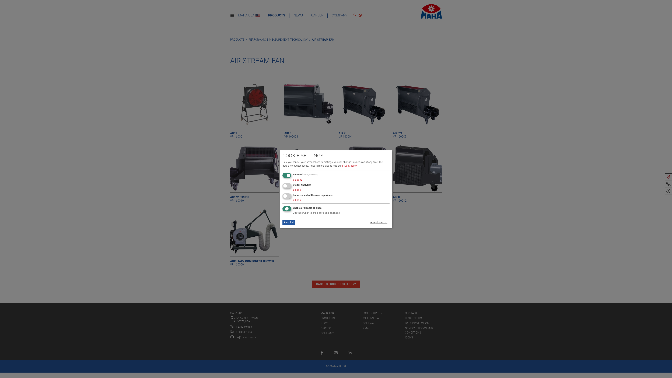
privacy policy (349, 165)
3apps (297, 179)
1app (297, 189)
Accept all (289, 222)
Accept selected (378, 222)
